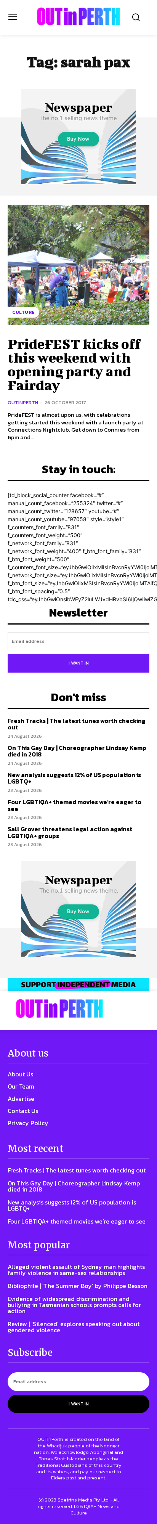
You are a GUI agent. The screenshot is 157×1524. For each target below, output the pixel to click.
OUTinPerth (23, 402)
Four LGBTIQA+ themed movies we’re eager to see (74, 805)
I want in (79, 663)
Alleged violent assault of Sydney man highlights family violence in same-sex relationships (76, 1269)
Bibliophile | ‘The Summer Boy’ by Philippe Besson (77, 1285)
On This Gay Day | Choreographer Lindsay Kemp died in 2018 (77, 751)
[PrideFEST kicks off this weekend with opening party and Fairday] (78, 265)
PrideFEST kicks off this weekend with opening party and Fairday (74, 364)
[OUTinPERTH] (78, 16)
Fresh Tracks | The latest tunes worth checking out (77, 724)
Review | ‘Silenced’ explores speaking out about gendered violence (73, 1327)
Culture (23, 312)
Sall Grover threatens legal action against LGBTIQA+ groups (70, 832)
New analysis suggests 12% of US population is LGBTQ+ (74, 778)
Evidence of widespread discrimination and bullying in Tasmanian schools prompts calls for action (74, 1304)
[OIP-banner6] (78, 984)
